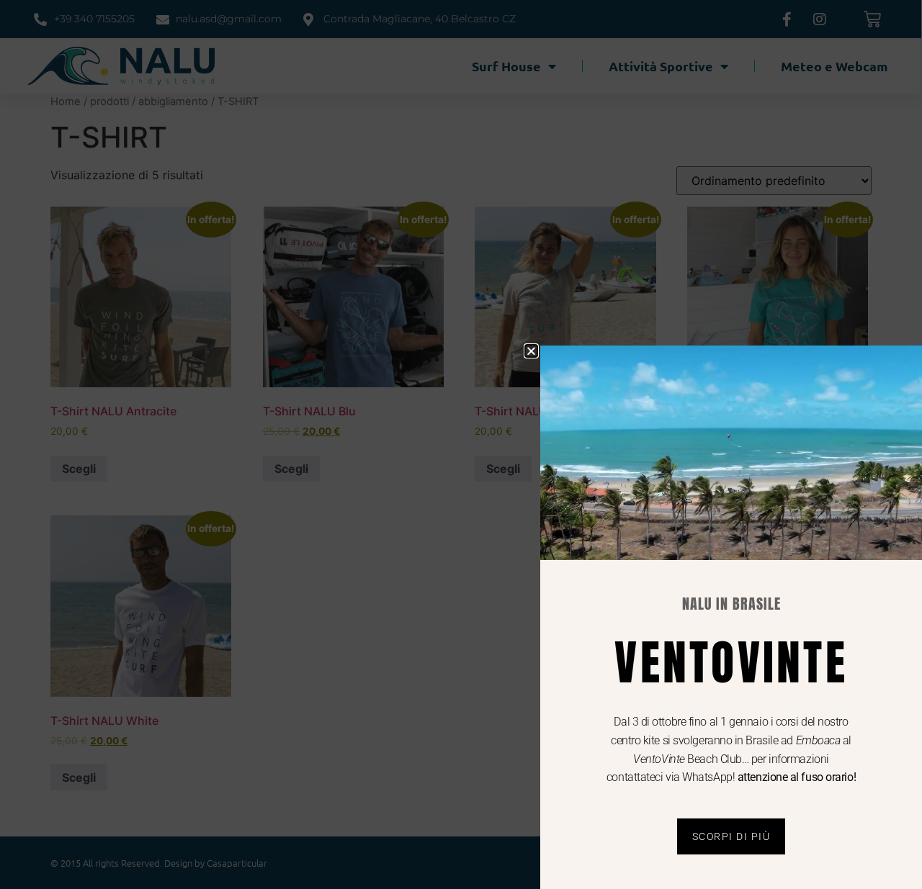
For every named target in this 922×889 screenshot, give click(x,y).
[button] (531, 351)
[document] (461, 444)
